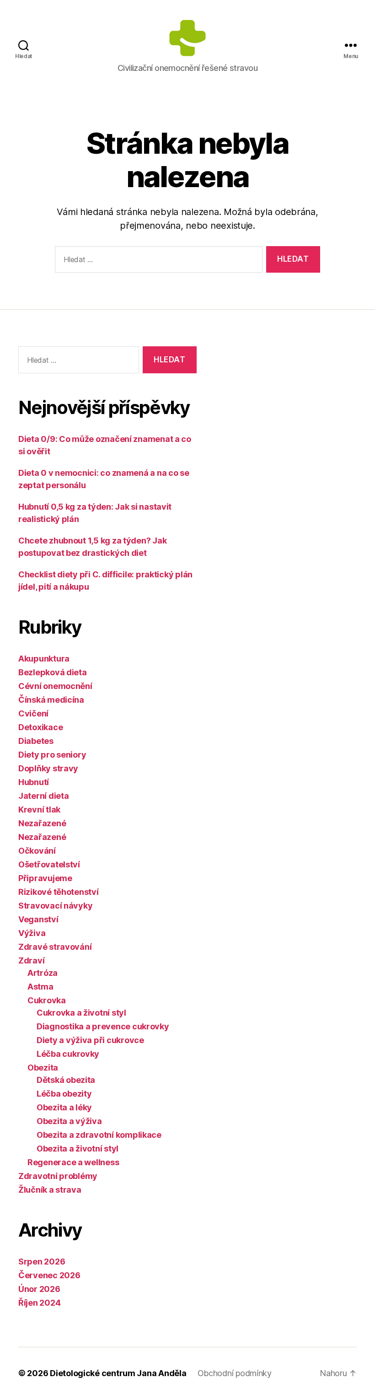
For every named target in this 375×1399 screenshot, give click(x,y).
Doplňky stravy (48, 768)
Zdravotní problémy (57, 1176)
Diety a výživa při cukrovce (90, 1040)
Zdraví (31, 960)
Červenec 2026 (49, 1275)
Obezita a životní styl (77, 1148)
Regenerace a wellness (73, 1162)
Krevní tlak (39, 809)
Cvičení (33, 713)
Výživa (31, 933)
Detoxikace (40, 727)
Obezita (42, 1067)
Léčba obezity (64, 1093)
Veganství (38, 919)
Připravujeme (45, 878)
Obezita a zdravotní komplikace (99, 1135)
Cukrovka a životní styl (81, 1012)
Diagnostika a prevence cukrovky (103, 1026)
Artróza (42, 973)
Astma (40, 986)
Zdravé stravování (54, 947)
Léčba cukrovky (68, 1054)
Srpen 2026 (41, 1261)
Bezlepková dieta (52, 672)
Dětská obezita (66, 1080)
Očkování (37, 851)
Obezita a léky (64, 1107)
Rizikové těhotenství (58, 892)
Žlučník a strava (49, 1190)
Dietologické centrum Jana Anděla (118, 1373)
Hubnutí (33, 782)
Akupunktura (44, 658)
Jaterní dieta (43, 796)
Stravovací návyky (55, 905)
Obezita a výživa (69, 1121)
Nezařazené (42, 823)
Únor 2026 (39, 1289)
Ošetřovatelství (49, 864)
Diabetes (36, 741)
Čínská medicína (51, 700)
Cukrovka (46, 1000)
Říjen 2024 (39, 1303)
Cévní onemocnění (55, 686)
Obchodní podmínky (235, 1373)
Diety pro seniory (52, 754)
